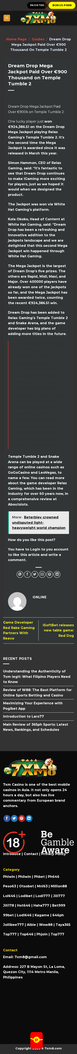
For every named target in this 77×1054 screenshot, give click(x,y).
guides (38, 39)
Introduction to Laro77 (23, 716)
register (37, 5)
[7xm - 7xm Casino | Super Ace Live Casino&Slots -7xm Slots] (38, 18)
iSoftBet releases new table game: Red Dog (58, 630)
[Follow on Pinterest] (21, 818)
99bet (9, 915)
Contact (31, 854)
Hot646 (23, 905)
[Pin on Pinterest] (49, 574)
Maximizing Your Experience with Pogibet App (33, 706)
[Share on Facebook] (27, 574)
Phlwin (9, 877)
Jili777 (59, 896)
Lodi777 (43, 896)
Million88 (59, 886)
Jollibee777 (13, 925)
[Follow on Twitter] (14, 818)
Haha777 (41, 905)
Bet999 (58, 905)
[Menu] (6, 18)
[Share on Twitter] (34, 574)
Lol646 (9, 896)
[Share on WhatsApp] (20, 574)
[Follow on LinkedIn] (29, 818)
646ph (58, 915)
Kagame (42, 915)
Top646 (26, 934)
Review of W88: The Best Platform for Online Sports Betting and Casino (37, 692)
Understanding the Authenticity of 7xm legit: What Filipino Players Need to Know (36, 676)
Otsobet (26, 886)
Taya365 (63, 925)
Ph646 (53, 877)
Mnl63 (42, 886)
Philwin (24, 877)
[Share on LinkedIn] (57, 574)
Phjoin (42, 934)
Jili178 (8, 905)
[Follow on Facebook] (6, 818)
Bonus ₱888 (62, 5)
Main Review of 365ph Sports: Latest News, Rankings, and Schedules (35, 727)
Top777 (10, 934)
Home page (16, 39)
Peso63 (9, 886)
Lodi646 (24, 915)
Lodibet (25, 896)
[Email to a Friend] (42, 574)
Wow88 (46, 925)
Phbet (39, 877)
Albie (31, 925)
